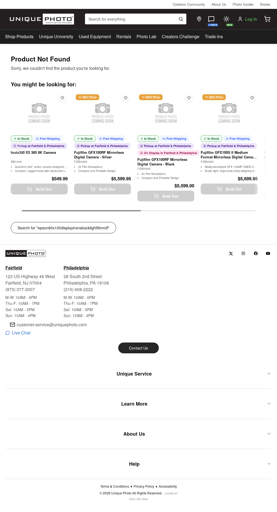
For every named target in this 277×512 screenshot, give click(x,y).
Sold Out (44, 189)
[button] (267, 19)
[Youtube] (268, 253)
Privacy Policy (144, 486)
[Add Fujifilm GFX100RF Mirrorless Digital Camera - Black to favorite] (189, 98)
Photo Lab (146, 36)
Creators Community (189, 4)
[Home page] (40, 19)
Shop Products (19, 36)
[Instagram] (243, 253)
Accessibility (168, 486)
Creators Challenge (180, 36)
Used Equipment (95, 36)
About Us (219, 4)
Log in (251, 19)
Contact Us (138, 348)
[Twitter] (230, 253)
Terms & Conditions (114, 486)
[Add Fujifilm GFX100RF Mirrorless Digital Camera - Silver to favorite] (125, 98)
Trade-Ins (214, 36)
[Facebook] (255, 253)
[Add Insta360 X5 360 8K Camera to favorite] (62, 98)
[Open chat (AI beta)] (211, 19)
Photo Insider (243, 4)
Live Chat (21, 333)
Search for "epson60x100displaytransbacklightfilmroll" (63, 227)
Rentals (123, 36)
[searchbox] (135, 19)
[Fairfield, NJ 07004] (199, 19)
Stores (265, 4)
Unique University (56, 36)
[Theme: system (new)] (226, 19)
